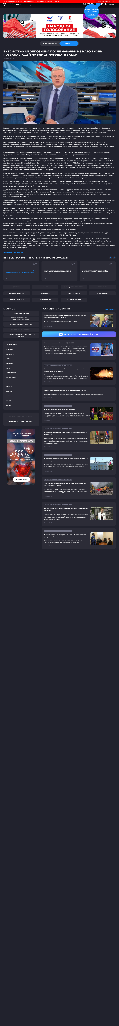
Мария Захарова (102, 293)
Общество (16, 287)
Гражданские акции (16, 293)
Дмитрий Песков (74, 293)
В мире (45, 287)
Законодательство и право (74, 287)
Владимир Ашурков (74, 299)
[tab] (50, 43)
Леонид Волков (45, 299)
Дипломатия (102, 287)
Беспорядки (45, 293)
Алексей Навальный (16, 299)
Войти (111, 4)
